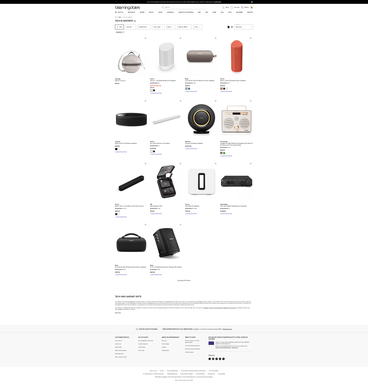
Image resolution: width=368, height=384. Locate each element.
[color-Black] (154, 90)
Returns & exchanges (120, 350)
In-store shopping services (192, 345)
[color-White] (151, 90)
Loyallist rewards (143, 344)
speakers (205, 308)
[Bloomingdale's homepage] (116, 17)
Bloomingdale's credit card (145, 340)
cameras (232, 308)
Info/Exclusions (227, 329)
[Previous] (117, 56)
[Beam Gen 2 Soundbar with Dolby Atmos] (131, 181)
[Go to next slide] (249, 2)
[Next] (145, 56)
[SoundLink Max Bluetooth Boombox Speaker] (131, 242)
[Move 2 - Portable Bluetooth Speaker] (166, 56)
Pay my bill (141, 350)
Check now (235, 347)
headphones (226, 308)
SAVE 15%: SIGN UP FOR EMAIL (148, 329)
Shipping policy (119, 353)
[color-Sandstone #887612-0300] (186, 89)
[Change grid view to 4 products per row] (228, 27)
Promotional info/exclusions (223, 347)
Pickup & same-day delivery (192, 349)
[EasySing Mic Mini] (166, 181)
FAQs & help (118, 347)
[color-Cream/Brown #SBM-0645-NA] (221, 153)
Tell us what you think (121, 357)
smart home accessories (215, 308)
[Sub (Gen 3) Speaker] (201, 181)
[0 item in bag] (251, 7)
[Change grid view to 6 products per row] (232, 27)
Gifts (119, 17)
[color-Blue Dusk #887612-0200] (189, 89)
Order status (141, 347)
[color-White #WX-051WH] (119, 149)
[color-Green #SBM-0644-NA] (224, 153)
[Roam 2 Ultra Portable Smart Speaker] (236, 56)
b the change (165, 344)
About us (164, 340)
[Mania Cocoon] (131, 56)
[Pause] (252, 2)
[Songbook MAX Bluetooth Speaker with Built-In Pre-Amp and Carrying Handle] (236, 119)
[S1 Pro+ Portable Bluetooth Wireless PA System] (166, 242)
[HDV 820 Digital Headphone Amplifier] (236, 181)
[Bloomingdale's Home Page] (127, 8)
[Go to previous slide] (116, 2)
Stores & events (189, 352)
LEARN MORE (217, 2)
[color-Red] (221, 89)
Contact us (118, 344)
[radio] (151, 90)
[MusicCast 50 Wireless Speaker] (131, 119)
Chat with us (118, 340)
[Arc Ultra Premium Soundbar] (166, 119)
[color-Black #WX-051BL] (116, 149)
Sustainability (165, 350)
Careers (164, 347)
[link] (131, 81)
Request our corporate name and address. (201, 377)
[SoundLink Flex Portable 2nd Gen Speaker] (201, 56)
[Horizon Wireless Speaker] (201, 119)
